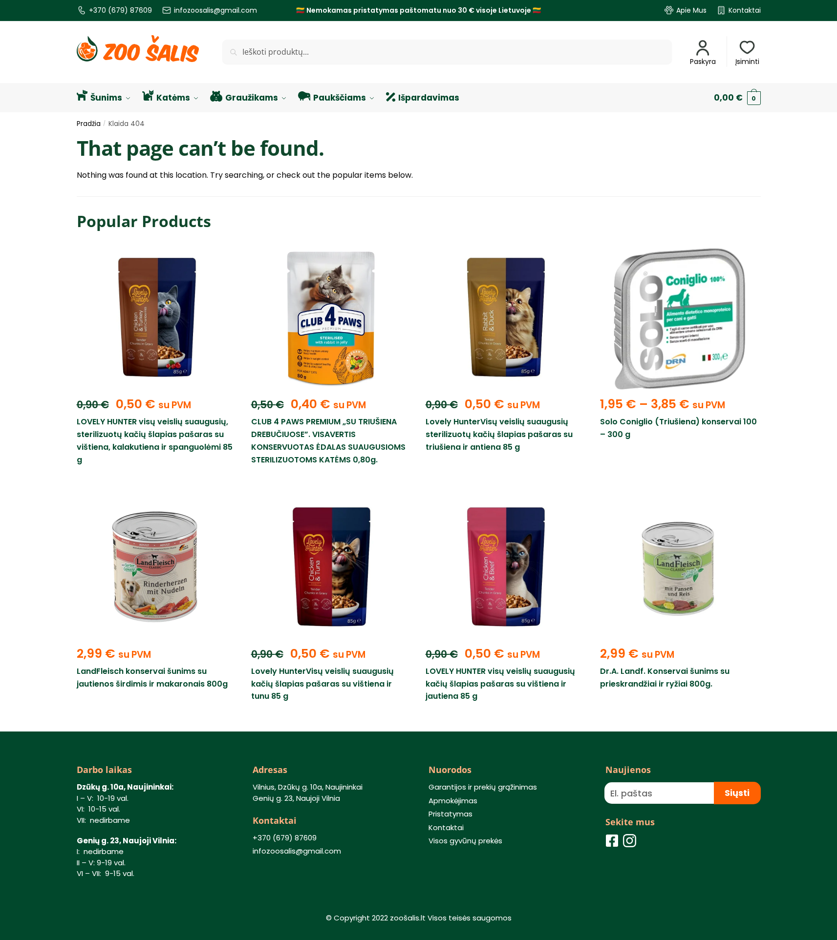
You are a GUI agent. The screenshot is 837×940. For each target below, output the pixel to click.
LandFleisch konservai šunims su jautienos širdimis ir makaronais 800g (152, 677)
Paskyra (703, 61)
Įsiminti (747, 61)
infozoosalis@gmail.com (215, 10)
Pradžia (89, 123)
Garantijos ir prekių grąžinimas (483, 787)
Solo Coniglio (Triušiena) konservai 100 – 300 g (678, 428)
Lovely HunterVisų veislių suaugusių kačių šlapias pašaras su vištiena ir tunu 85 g (322, 684)
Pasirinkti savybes (679, 482)
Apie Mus (691, 10)
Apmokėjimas (453, 800)
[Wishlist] (222, 260)
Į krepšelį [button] (156, 482)
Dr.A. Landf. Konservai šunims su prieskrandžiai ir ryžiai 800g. (665, 677)
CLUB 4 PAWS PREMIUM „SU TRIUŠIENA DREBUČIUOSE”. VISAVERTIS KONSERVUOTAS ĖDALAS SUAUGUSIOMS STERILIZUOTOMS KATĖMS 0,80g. (328, 440)
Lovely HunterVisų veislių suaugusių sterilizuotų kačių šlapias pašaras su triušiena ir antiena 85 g (499, 434)
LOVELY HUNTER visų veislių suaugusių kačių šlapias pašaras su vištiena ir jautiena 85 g (500, 684)
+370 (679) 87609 (120, 10)
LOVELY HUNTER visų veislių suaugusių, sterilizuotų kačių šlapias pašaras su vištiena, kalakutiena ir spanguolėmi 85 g (155, 440)
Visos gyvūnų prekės (465, 841)
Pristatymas (450, 814)
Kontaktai (745, 10)
